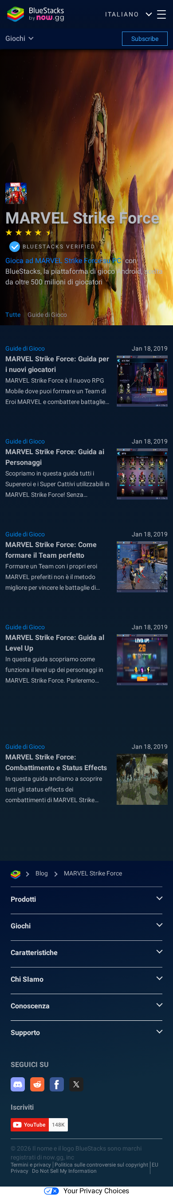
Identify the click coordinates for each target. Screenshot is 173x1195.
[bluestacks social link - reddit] (37, 1084)
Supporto (25, 1032)
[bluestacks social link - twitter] (76, 1084)
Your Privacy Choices (96, 1191)
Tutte (13, 314)
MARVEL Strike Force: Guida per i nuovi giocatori (57, 364)
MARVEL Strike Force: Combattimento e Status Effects (56, 762)
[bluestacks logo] (35, 14)
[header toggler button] (161, 14)
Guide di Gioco (47, 314)
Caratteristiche (34, 952)
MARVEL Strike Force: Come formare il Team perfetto (51, 550)
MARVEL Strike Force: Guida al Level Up (54, 642)
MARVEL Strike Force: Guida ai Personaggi (54, 457)
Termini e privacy (31, 1165)
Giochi (21, 926)
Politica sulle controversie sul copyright (101, 1165)
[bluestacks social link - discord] (18, 1084)
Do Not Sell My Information (64, 1171)
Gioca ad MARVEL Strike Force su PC (63, 260)
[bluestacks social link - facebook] (57, 1084)
